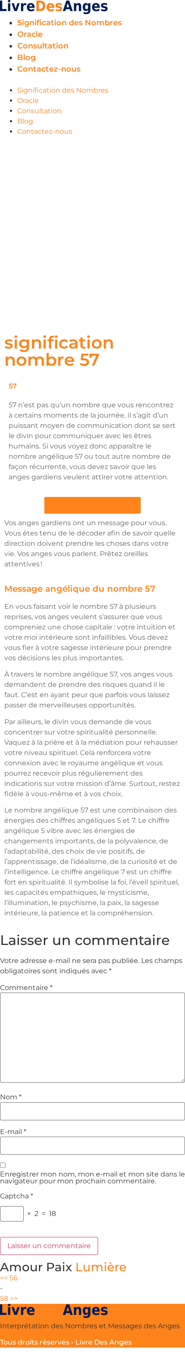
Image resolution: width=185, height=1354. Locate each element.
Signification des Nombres (69, 22)
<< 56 (9, 1278)
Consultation (42, 46)
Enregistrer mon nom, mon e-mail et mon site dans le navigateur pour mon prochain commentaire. (92, 1178)
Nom (11, 1097)
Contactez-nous (48, 69)
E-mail (13, 1131)
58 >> (9, 1298)
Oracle (30, 34)
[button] (92, 80)
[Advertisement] (92, 233)
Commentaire (26, 987)
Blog (26, 57)
